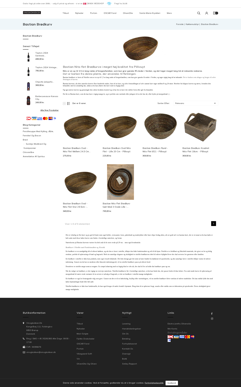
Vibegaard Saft (84, 353)
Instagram (214, 318)
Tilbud (66, 13)
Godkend (172, 383)
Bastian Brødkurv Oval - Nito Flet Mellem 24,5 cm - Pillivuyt (77, 150)
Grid (64, 103)
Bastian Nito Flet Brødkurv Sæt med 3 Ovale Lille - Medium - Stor (116, 205)
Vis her (95, 114)
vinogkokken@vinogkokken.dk (41, 352)
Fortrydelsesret (129, 343)
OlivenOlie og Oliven (87, 364)
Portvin (93, 13)
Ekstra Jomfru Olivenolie (179, 323)
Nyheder (79, 13)
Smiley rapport (129, 364)
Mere (169, 13)
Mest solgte (82, 333)
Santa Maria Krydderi (149, 13)
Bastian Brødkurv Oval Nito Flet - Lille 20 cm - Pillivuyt (117, 150)
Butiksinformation (34, 312)
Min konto (172, 328)
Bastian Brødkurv (32, 35)
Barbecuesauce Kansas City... (46, 97)
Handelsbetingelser (131, 328)
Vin (78, 358)
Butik (124, 358)
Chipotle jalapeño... (44, 82)
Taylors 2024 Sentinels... (41, 54)
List (68, 103)
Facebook (213, 313)
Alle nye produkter (49, 110)
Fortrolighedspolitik (154, 383)
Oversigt (126, 353)
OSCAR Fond (110, 13)
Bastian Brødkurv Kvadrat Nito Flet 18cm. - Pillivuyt (195, 150)
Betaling (126, 338)
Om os (125, 333)
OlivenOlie (128, 13)
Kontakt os (127, 348)
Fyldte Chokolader (86, 338)
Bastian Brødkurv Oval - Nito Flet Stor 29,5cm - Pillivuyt (75, 205)
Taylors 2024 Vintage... (46, 67)
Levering (126, 323)
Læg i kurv (96, 149)
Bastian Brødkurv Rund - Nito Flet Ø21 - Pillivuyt (155, 150)
